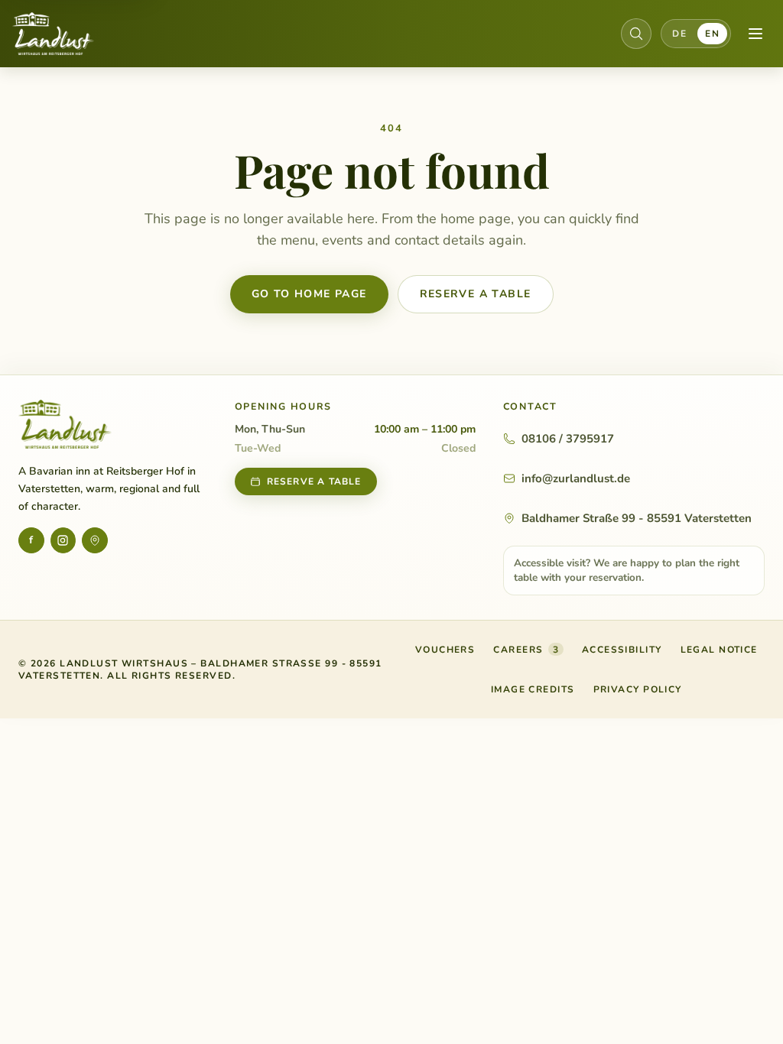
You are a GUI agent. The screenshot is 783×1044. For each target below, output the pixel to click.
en (712, 34)
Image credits (533, 689)
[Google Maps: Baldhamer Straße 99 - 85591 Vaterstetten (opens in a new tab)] (95, 540)
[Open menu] (755, 33)
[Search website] (636, 33)
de (679, 34)
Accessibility (622, 650)
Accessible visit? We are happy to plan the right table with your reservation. (626, 570)
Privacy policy (637, 689)
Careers (526, 650)
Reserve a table (475, 294)
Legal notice (719, 650)
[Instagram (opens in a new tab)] (63, 540)
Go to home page (309, 294)
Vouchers (445, 653)
